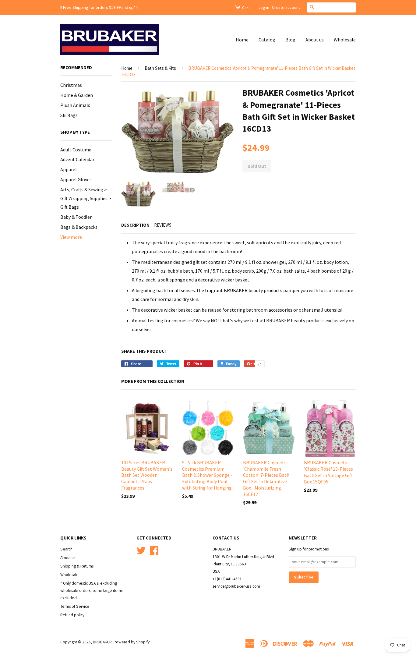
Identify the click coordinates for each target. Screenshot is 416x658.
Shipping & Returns (76, 566)
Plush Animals (75, 105)
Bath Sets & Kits (160, 68)
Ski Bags (69, 115)
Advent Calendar (77, 159)
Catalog (267, 40)
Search (66, 549)
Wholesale (345, 40)
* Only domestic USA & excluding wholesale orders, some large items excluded (91, 591)
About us (314, 40)
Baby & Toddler (76, 217)
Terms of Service (74, 606)
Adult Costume (75, 150)
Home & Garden (76, 95)
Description (135, 225)
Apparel (68, 169)
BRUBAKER (102, 642)
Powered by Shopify (132, 642)
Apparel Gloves (76, 179)
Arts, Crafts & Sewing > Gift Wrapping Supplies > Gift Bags (85, 198)
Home (242, 40)
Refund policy (72, 614)
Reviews (162, 225)
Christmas (71, 85)
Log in (264, 7)
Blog (290, 40)
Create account (286, 7)
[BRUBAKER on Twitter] (141, 549)
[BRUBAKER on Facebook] (154, 549)
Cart (245, 7)
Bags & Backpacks (78, 227)
